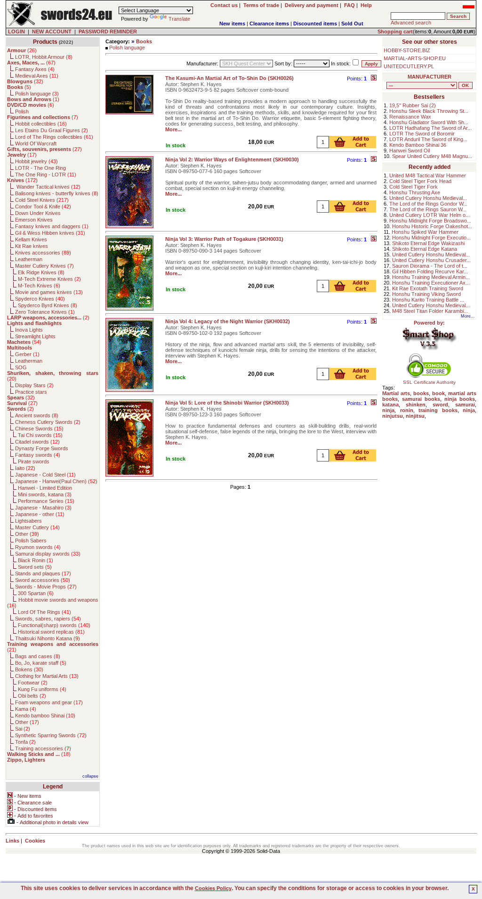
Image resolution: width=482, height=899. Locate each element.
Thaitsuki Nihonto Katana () (47, 638)
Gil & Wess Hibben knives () (50, 233)
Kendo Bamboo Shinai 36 (417, 145)
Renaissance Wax (410, 116)
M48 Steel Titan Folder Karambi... (430, 311)
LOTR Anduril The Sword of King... (428, 139)
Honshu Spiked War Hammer (425, 232)
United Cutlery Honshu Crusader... (431, 260)
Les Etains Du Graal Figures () (51, 130)
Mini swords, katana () (45, 494)
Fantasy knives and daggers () (51, 226)
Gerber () (27, 354)
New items (232, 23)
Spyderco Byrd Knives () (47, 305)
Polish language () (37, 93)
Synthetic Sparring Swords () (51, 735)
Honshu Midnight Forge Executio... (431, 237)
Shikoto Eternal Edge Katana (424, 249)
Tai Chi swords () (40, 435)
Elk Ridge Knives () (41, 272)
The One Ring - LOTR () (45, 174)
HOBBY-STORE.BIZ (407, 50)
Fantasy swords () (37, 455)
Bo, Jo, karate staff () (40, 663)
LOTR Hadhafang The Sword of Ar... (430, 128)
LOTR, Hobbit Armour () (43, 57)
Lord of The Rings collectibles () (54, 137)
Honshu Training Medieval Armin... (431, 277)
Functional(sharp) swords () (54, 625)
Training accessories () (43, 748)
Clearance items (269, 23)
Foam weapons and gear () (49, 702)
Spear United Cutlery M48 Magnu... (432, 156)
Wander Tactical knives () (47, 187)
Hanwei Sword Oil (409, 150)
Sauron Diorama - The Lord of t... (429, 266)
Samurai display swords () (47, 554)
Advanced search (411, 22)
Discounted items (315, 23)
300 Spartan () (36, 593)
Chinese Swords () (39, 428)
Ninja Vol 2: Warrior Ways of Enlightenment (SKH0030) (232, 159)
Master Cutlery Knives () (44, 266)
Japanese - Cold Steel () (45, 474)
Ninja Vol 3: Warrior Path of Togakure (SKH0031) (224, 239)
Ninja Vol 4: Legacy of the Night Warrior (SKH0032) (227, 321)
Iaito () (25, 468)
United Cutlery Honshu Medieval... (428, 198)
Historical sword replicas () (51, 632)
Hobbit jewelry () (36, 161)
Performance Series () (46, 501)
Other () (27, 534)
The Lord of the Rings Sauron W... (427, 209)
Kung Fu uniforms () (42, 689)
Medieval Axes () (36, 76)
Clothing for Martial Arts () (47, 676)
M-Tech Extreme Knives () (49, 279)
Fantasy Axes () (35, 69)
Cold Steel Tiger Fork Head (420, 181)
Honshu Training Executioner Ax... (431, 283)
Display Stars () (34, 385)
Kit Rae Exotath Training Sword (427, 288)
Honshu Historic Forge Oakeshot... (432, 226)
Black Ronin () (35, 560)
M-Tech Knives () (39, 285)
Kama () (25, 709)
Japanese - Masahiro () (43, 507)
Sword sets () (35, 567)
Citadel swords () (37, 442)
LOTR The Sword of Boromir (422, 133)
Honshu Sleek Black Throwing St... (428, 111)
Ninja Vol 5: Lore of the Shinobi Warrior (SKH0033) (227, 403)
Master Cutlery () (37, 527)
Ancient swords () (36, 415)
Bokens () (29, 669)
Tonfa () (25, 742)
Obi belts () (32, 696)
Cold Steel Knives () (42, 200)
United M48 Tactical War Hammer (427, 175)
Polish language (127, 47)
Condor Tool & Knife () (43, 206)
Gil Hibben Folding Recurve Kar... (430, 271)
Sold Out (352, 23)
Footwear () (33, 682)
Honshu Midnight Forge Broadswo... (430, 220)
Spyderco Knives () (40, 299)
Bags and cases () (37, 656)
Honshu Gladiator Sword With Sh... (428, 122)
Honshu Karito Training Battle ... (428, 299)
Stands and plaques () (43, 573)
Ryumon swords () (38, 547)
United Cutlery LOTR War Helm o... (429, 215)
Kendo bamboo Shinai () (45, 715)
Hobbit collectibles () (41, 124)
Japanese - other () (39, 514)
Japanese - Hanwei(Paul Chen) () (56, 481)
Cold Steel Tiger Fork (413, 187)
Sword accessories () (42, 580)
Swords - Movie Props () (46, 586)
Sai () (22, 729)
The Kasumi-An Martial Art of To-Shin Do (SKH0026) (229, 78)
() (22, 50)
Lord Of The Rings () (44, 612)
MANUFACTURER (429, 77)
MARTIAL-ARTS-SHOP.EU (415, 58)
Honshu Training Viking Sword (426, 294)
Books (144, 41)
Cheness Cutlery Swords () (47, 422)
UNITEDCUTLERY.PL (409, 66)
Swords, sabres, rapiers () (48, 618)
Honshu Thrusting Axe (414, 192)
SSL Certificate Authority (429, 382)
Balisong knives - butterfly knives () (56, 193)
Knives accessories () (43, 252)
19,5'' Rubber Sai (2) (412, 105)
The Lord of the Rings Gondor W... (428, 204)
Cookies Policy (213, 888)
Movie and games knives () (49, 292)
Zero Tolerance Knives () (45, 312)
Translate (179, 19)
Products (45, 42)
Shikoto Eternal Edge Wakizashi (428, 243)
